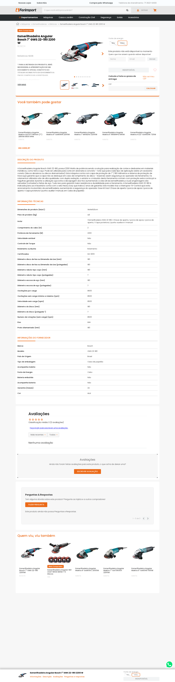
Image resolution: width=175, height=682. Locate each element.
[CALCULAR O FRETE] (151, 88)
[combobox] (86, 10)
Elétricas (53, 24)
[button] (113, 43)
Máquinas (26, 24)
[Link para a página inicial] (18, 24)
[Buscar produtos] (127, 10)
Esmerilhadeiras (40, 24)
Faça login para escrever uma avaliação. (49, 428)
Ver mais (22, 85)
